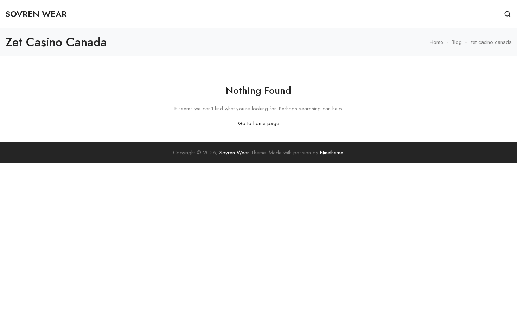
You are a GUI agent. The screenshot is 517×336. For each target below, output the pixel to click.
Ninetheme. (332, 152)
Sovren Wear (234, 152)
